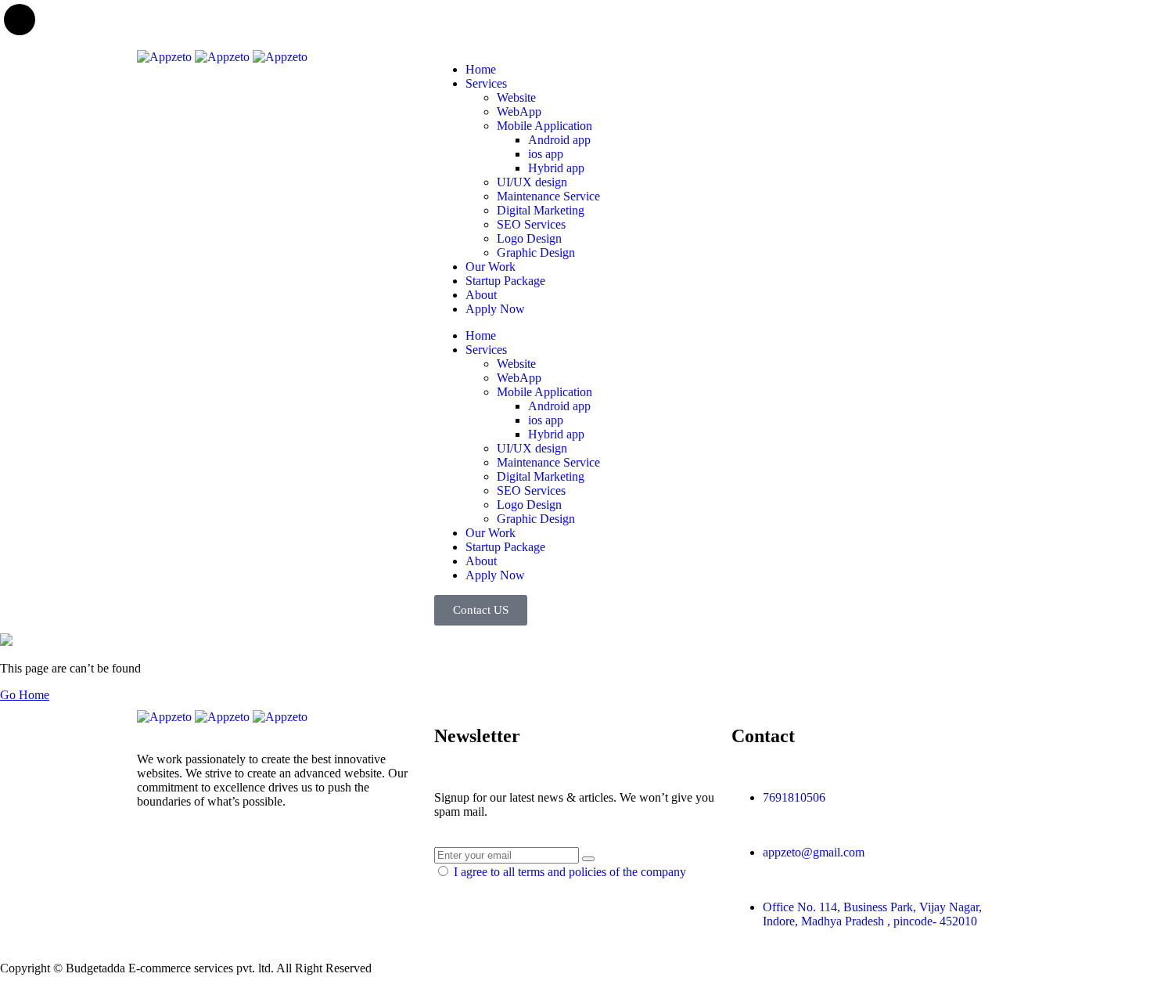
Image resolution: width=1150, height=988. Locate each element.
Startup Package (505, 280)
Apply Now (495, 309)
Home (480, 69)
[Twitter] (156, 856)
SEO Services (531, 224)
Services (486, 83)
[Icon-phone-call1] (751, 69)
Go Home (24, 694)
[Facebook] (198, 856)
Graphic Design (536, 252)
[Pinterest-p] (241, 856)
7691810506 (794, 797)
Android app (559, 139)
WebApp (519, 111)
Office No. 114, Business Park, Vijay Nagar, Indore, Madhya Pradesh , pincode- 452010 (872, 914)
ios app (545, 153)
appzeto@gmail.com (813, 852)
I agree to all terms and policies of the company (570, 871)
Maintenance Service (548, 196)
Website (516, 97)
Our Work (490, 266)
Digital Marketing (540, 210)
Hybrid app (556, 168)
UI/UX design (532, 182)
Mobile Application (544, 125)
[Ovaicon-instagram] (283, 856)
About (481, 294)
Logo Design (529, 238)
